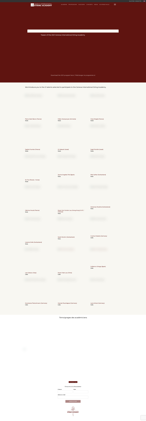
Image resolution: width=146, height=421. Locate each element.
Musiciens (81, 4)
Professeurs (73, 4)
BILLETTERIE (132, 1)
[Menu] (115, 4)
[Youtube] (124, 1)
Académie (64, 4)
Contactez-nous (73, 382)
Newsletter (138, 1)
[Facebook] (122, 1)
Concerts (89, 4)
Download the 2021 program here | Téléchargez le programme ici (73, 75)
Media (96, 4)
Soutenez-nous (104, 4)
